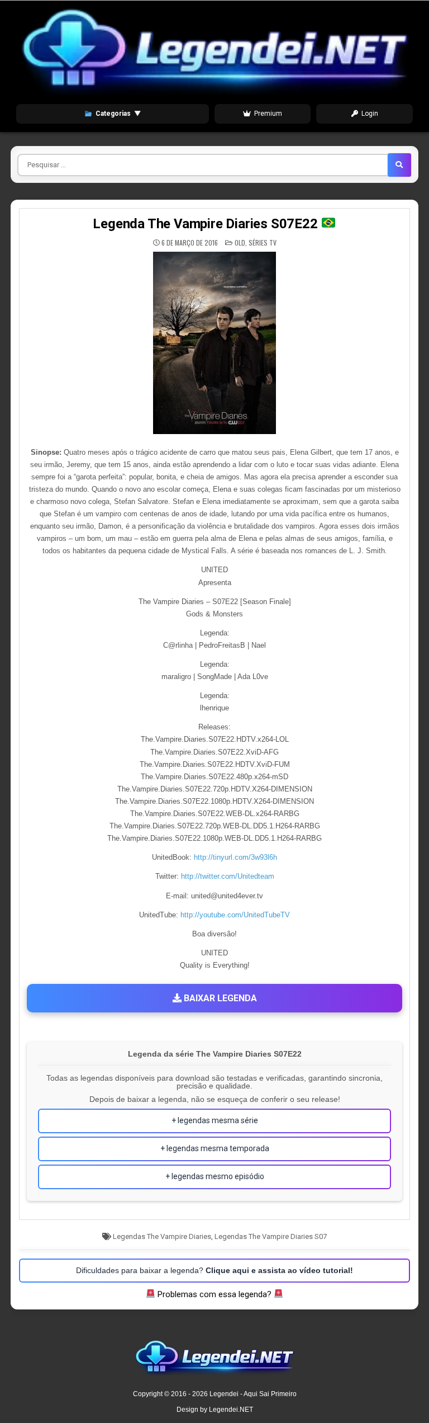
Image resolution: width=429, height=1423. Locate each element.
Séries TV (263, 242)
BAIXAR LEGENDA (219, 998)
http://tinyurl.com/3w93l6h (235, 857)
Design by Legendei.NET (215, 1409)
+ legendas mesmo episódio (214, 1176)
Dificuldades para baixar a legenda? (214, 1270)
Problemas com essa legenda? (214, 1294)
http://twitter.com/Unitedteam (227, 876)
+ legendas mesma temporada (214, 1148)
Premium (268, 113)
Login (369, 113)
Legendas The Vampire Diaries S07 (270, 1236)
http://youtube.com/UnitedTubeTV (235, 915)
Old (240, 242)
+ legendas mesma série (214, 1120)
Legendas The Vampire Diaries (162, 1236)
